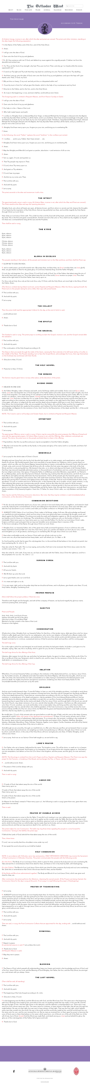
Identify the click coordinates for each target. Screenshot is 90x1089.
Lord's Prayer (45, 743)
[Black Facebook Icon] (14, 1071)
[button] (68, 10)
